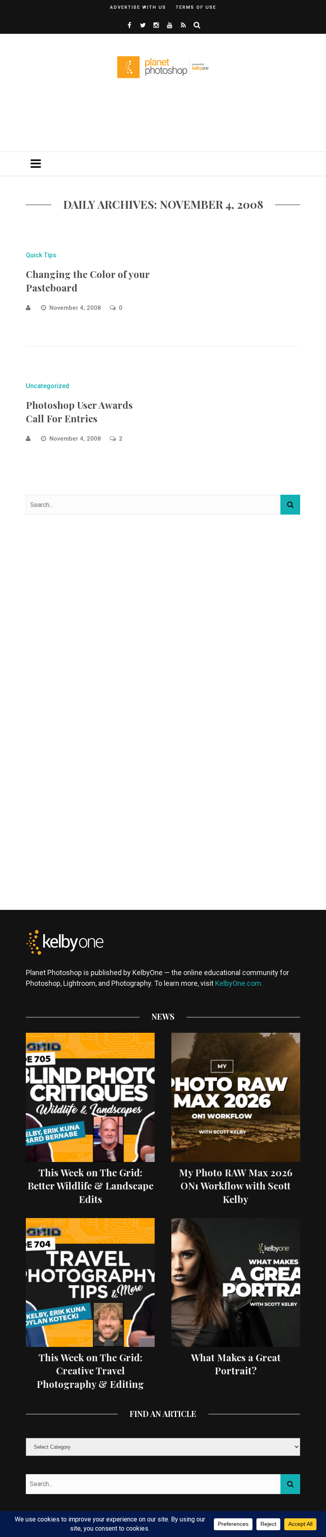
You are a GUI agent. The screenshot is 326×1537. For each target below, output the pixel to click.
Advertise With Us (138, 7)
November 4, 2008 (76, 307)
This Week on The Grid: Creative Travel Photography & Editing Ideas (90, 1377)
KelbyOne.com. (239, 983)
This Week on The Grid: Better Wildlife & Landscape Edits (90, 1185)
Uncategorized (47, 386)
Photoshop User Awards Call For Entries (79, 411)
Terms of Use (196, 7)
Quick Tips (41, 255)
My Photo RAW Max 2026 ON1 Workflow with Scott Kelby (235, 1185)
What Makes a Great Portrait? (236, 1364)
